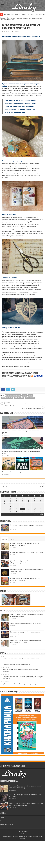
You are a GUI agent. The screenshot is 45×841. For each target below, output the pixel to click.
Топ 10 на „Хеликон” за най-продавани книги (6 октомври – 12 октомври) (25, 787)
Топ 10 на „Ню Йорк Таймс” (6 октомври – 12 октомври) (26, 552)
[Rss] (21, 834)
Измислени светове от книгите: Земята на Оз (15, 404)
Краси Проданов (7, 398)
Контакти (3, 821)
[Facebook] (23, 834)
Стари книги (19, 398)
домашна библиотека (13, 395)
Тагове (11, 539)
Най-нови (4, 539)
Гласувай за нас (22, 831)
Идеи (30, 395)
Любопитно (10, 18)
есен (24, 395)
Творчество (30, 398)
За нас (2, 817)
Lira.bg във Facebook (6, 824)
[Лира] (24, 5)
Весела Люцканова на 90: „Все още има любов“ (18, 14)
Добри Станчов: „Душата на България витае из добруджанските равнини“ (26, 804)
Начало (2, 18)
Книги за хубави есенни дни (31, 407)
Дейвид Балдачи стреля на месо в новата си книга (25, 623)
